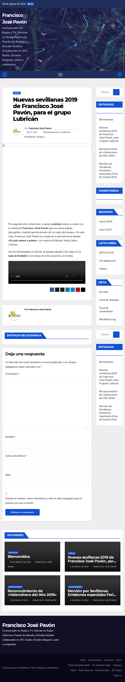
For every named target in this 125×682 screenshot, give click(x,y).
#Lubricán (65, 132)
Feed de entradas (109, 300)
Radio (73, 670)
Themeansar (53, 668)
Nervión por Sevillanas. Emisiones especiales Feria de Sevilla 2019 (108, 170)
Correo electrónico (16, 456)
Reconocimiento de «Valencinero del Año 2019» (108, 152)
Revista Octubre (102, 670)
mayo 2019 (105, 229)
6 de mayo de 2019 (19, 600)
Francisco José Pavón (40, 128)
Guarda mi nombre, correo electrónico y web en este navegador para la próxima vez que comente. (43, 500)
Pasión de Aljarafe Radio (79, 665)
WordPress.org (107, 319)
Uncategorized (107, 260)
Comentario (12, 374)
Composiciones (95, 660)
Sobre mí (117, 675)
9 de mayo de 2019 (79, 567)
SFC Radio (116, 670)
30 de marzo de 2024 (21, 562)
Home (83, 660)
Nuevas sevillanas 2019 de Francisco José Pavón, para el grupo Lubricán (109, 134)
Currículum (109, 660)
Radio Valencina (86, 670)
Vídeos (17, 93)
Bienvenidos (106, 119)
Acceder (103, 292)
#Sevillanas (29, 137)
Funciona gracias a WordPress (16, 668)
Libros (118, 660)
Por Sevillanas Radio (101, 665)
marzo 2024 (105, 221)
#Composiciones (51, 132)
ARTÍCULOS (106, 252)
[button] (115, 74)
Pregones (117, 665)
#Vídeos (41, 137)
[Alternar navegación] (60, 74)
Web (7, 475)
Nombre (10, 437)
